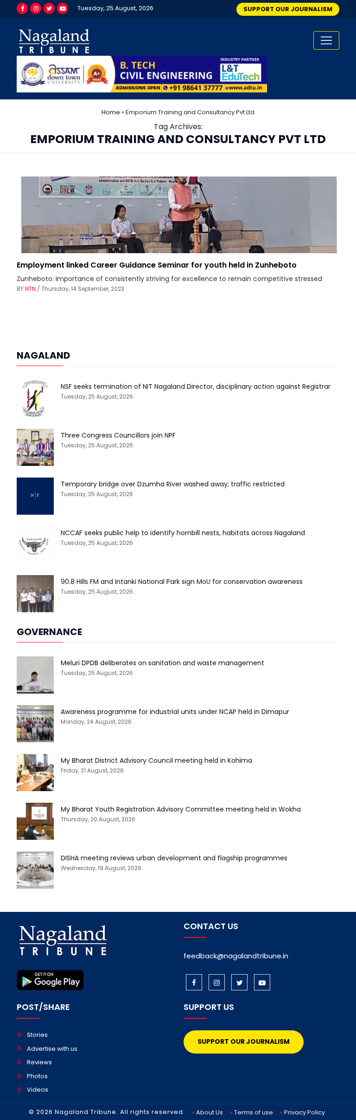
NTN (30, 289)
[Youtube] (62, 8)
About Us (209, 1112)
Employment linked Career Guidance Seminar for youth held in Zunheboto (157, 265)
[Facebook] (22, 8)
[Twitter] (49, 8)
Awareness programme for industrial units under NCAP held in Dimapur (175, 711)
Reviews (39, 1062)
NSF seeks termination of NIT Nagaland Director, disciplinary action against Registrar (196, 386)
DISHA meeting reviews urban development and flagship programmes (174, 858)
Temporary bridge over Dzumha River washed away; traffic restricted (173, 484)
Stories (37, 1034)
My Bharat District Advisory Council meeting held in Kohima (156, 760)
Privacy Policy (304, 1112)
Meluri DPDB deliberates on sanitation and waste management (162, 663)
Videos (37, 1089)
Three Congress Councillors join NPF (118, 435)
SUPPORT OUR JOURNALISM (287, 9)
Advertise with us (52, 1048)
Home (111, 112)
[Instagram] (35, 8)
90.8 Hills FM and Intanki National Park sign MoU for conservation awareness (182, 581)
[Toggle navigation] (326, 40)
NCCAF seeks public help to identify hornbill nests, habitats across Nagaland (183, 533)
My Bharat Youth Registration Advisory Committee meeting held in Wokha (181, 809)
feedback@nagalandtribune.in (236, 956)
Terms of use (253, 1112)
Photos (37, 1076)
